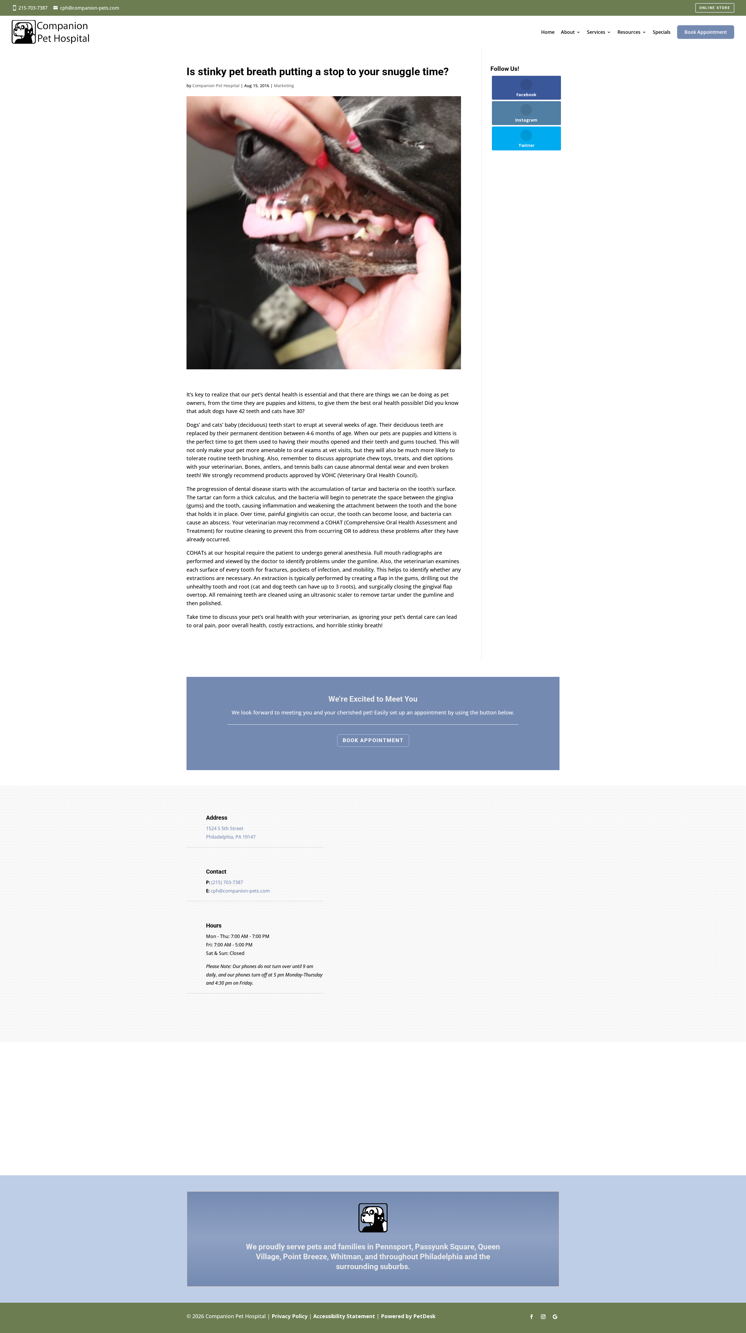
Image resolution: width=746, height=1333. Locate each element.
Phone (352, 886)
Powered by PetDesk (408, 1316)
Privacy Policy (289, 1316)
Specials (662, 32)
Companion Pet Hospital (216, 85)
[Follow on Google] (555, 1316)
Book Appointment (706, 32)
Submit (359, 920)
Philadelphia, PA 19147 (231, 837)
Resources (629, 32)
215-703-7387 (32, 8)
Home (548, 32)
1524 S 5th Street (224, 828)
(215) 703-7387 (227, 882)
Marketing (284, 85)
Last (395, 869)
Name (353, 852)
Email (353, 877)
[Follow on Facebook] (531, 1316)
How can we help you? (373, 901)
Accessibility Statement (344, 1316)
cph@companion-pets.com (89, 8)
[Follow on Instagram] (543, 1316)
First (395, 861)
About (568, 32)
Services (596, 32)
